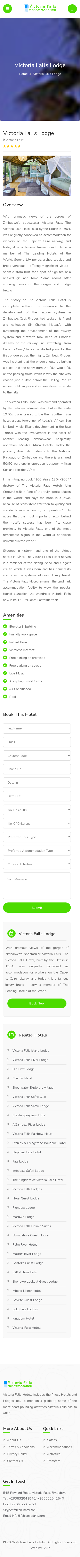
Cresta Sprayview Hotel (29, 1115)
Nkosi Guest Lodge (26, 1198)
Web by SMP (40, 1548)
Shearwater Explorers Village (33, 1088)
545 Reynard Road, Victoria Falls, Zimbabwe (34, 1493)
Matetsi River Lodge (27, 1254)
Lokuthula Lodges (25, 1309)
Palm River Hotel (25, 1245)
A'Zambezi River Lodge (29, 1124)
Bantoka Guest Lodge (28, 1263)
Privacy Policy (17, 1454)
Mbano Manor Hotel (27, 1291)
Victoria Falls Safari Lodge (31, 1106)
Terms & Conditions (21, 1447)
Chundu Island (22, 1078)
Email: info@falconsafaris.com (24, 1515)
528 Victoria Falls (25, 1272)
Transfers (53, 1461)
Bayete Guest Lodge (27, 1300)
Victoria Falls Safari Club (29, 1097)
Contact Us (15, 1461)
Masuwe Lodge (23, 1217)
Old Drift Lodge (24, 1069)
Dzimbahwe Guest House (31, 1235)
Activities (54, 1454)
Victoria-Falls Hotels (27, 1328)
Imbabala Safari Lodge (28, 1171)
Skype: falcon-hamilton (19, 1510)
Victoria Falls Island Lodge (31, 1051)
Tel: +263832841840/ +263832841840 (33, 1498)
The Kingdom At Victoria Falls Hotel (38, 1180)
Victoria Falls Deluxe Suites (32, 1226)
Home (23, 74)
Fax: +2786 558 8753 (19, 1504)
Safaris (52, 1440)
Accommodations (59, 1447)
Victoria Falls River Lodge (30, 1060)
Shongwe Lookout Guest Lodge (35, 1282)
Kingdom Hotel (23, 1318)
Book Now (37, 1003)
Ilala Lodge (20, 1161)
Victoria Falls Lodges (27, 1189)
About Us (14, 1440)
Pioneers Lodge (24, 1208)
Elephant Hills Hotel (27, 1152)
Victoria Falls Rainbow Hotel (33, 1134)
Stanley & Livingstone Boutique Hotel (39, 1143)
